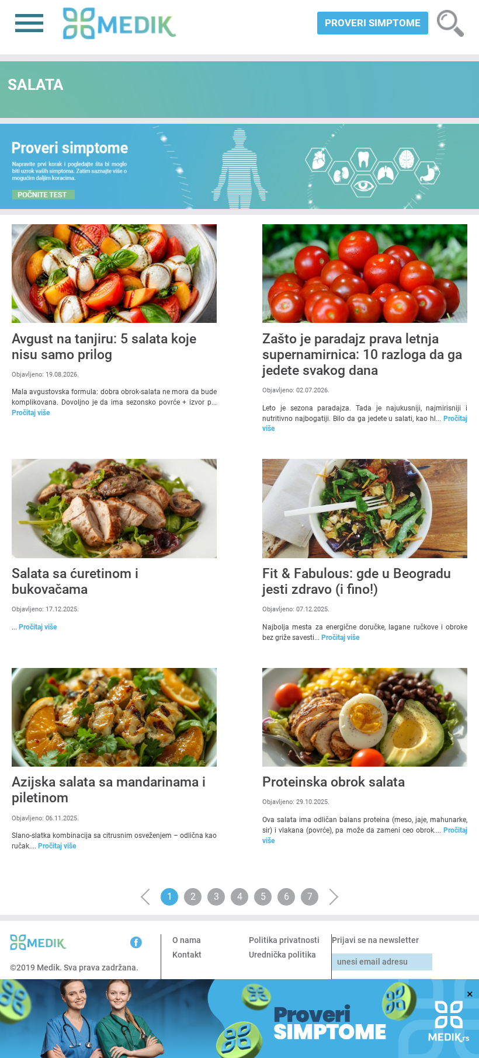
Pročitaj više (31, 413)
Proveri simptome (373, 23)
